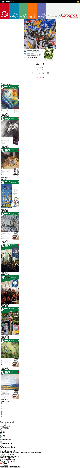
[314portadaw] (40, 131)
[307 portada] (40, 353)
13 (1, 416)
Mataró (3, 16)
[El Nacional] (78, 1)
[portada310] (40, 258)
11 (1, 413)
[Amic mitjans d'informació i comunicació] (40, 464)
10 (1, 411)
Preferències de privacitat (8, 447)
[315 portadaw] (40, 99)
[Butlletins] (60, 11)
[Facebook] (31, 73)
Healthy (22, 16)
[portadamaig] (40, 384)
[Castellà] (56, 11)
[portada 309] (40, 289)
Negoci (40, 16)
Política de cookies (6, 439)
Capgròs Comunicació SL (7, 1)
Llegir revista (40, 77)
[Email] (48, 73)
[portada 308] (40, 321)
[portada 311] (40, 226)
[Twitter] (35, 73)
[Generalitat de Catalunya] (40, 426)
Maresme (13, 16)
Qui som (2, 432)
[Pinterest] (43, 73)
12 (1, 414)
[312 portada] (40, 194)
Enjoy (30, 16)
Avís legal (3, 435)
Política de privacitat (6, 443)
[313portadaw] (40, 162)
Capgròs (70, 15)
